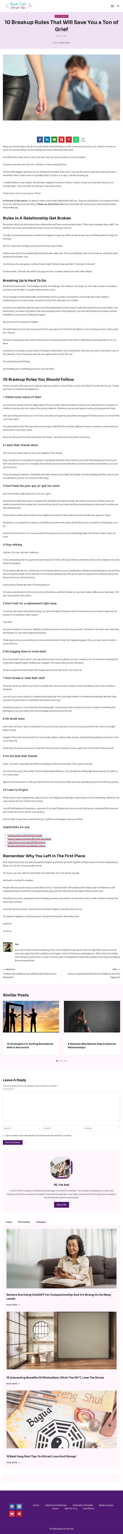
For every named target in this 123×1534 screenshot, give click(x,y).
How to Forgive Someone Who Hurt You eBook (29, 838)
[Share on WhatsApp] (76, 140)
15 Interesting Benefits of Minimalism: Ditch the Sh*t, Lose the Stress (55, 1377)
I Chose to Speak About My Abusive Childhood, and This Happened (93, 973)
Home (55, 42)
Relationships (61, 16)
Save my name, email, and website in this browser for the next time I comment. (39, 1135)
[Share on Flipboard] (61, 140)
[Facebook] (12, 1506)
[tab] (56, 1061)
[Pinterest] (19, 1513)
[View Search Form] (118, 6)
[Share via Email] (54, 140)
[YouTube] (12, 1513)
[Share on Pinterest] (69, 140)
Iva (16, 944)
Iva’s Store (88, 1508)
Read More (13, 1305)
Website (88, 1128)
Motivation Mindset (83, 1505)
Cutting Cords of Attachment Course (24, 835)
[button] (115, 117)
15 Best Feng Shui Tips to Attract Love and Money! (41, 1456)
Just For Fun (70, 1508)
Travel (55, 1508)
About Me (61, 1204)
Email (47, 1128)
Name (7, 1128)
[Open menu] (112, 5)
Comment (8, 1089)
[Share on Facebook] (40, 140)
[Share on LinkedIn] (47, 140)
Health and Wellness (56, 1505)
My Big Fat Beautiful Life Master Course (26, 845)
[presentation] (61, 1260)
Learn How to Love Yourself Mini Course (26, 842)
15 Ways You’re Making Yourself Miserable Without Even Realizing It (30, 973)
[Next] (116, 1030)
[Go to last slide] (7, 1030)
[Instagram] (19, 1506)
